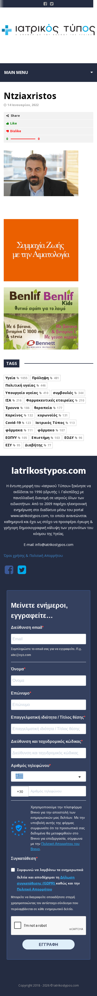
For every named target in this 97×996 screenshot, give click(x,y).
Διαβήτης (38, 445)
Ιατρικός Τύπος (55, 422)
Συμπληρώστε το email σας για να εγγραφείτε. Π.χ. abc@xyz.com (46, 652)
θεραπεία (48, 407)
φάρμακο (51, 430)
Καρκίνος (19, 415)
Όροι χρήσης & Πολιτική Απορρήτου (33, 555)
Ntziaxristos (30, 96)
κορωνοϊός (53, 415)
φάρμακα (19, 430)
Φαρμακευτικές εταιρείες (55, 400)
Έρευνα (17, 407)
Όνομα (17, 669)
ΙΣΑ (13, 400)
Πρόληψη (45, 377)
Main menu (16, 72)
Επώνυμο (20, 693)
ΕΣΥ (12, 445)
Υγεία (16, 377)
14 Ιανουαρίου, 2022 (23, 105)
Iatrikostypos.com (48, 470)
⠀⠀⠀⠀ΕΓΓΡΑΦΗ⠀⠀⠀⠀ (48, 944)
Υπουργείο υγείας (26, 392)
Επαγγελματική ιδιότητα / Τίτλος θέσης (47, 717)
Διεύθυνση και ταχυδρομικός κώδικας (46, 741)
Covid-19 (18, 422)
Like (13, 123)
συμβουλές (68, 392)
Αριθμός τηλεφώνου (30, 765)
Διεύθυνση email (26, 627)
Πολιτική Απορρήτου (34, 889)
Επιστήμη (46, 437)
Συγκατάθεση (23, 858)
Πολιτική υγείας (25, 385)
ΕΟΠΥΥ (16, 437)
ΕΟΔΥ (73, 437)
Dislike (15, 131)
